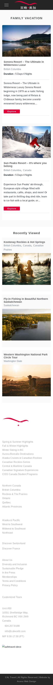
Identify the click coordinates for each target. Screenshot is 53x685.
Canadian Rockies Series (16, 462)
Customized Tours (12, 597)
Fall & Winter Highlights (15, 446)
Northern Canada (11, 485)
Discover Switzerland (13, 543)
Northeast (7, 532)
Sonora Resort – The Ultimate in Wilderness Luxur (24, 63)
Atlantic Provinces (12, 506)
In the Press (8, 572)
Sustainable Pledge (13, 568)
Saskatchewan (11, 305)
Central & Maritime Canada (17, 466)
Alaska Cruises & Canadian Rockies (22, 458)
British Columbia (12, 69)
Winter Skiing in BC (13, 450)
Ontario (6, 498)
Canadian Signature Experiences (20, 470)
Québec (6, 502)
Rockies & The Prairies (14, 494)
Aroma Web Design (26, 681)
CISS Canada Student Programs (20, 474)
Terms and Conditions (14, 581)
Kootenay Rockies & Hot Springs (24, 242)
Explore (12, 111)
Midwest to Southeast (13, 528)
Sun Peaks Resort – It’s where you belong (25, 164)
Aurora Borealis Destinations (18, 454)
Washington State (13, 361)
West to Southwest (12, 524)
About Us (7, 560)
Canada (27, 170)
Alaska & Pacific (11, 520)
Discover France (11, 548)
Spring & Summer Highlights (17, 442)
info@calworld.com (15, 631)
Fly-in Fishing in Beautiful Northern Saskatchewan (26, 300)
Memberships (9, 577)
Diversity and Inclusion (14, 564)
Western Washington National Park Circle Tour (26, 356)
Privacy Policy (10, 585)
